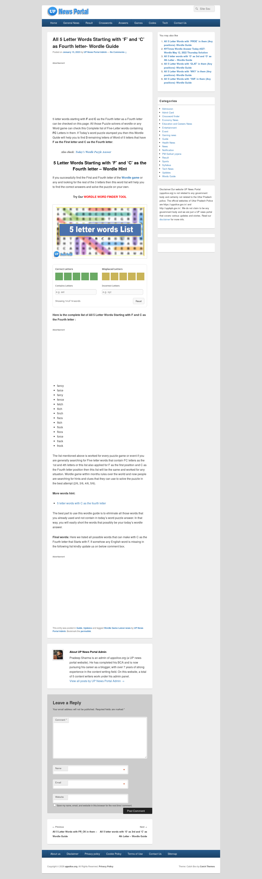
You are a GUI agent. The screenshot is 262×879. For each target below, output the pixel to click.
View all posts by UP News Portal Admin (97, 681)
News (165, 146)
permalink (86, 631)
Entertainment (169, 127)
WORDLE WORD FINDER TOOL (105, 197)
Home (53, 23)
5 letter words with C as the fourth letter (81, 503)
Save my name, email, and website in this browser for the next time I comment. (94, 805)
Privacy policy (92, 853)
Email (58, 782)
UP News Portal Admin (95, 52)
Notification (168, 150)
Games (138, 23)
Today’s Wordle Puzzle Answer (93, 152)
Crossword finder (170, 116)
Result (89, 23)
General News (71, 23)
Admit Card (168, 112)
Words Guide (169, 176)
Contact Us (180, 23)
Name (58, 768)
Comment (61, 719)
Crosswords (105, 23)
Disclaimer (72, 853)
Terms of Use (135, 853)
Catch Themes (207, 866)
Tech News (168, 168)
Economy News (170, 120)
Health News (168, 142)
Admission (167, 108)
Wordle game (130, 177)
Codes (152, 23)
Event (165, 131)
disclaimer (165, 219)
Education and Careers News (177, 123)
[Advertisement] (100, 90)
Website (59, 797)
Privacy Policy (106, 866)
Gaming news (169, 135)
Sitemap (172, 853)
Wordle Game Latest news (117, 628)
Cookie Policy (113, 853)
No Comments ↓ (118, 52)
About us (55, 853)
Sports (165, 161)
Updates (87, 628)
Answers (123, 23)
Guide (79, 628)
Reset (139, 301)
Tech (165, 23)
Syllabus (166, 165)
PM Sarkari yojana (171, 153)
